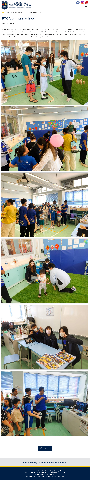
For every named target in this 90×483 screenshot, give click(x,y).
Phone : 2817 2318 (31, 473)
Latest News (17, 12)
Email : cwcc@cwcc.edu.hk (45, 474)
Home (7, 12)
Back (47, 448)
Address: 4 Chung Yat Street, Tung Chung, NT (45, 471)
